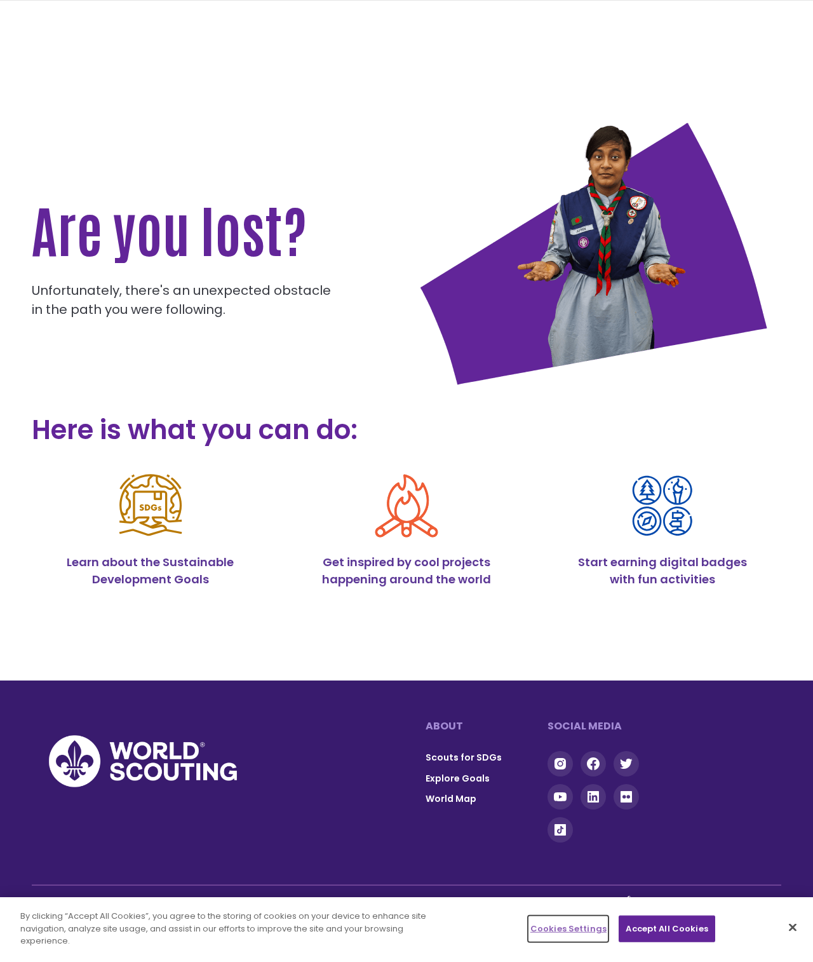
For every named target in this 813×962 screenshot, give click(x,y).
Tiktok (560, 830)
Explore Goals (458, 778)
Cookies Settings (568, 929)
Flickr (626, 797)
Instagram (560, 763)
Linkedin (593, 797)
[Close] (793, 928)
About (444, 726)
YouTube (560, 797)
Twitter (626, 763)
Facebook (593, 763)
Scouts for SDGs (464, 757)
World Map (451, 799)
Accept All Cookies (667, 929)
